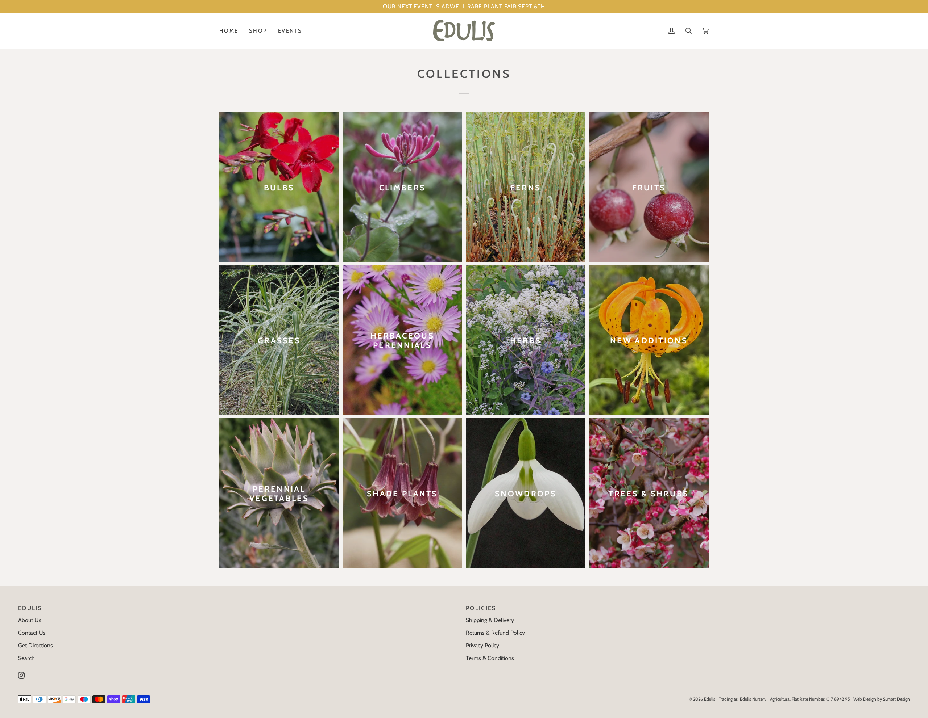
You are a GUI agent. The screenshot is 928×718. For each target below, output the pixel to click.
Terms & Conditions (490, 658)
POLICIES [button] (481, 608)
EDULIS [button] (30, 608)
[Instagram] (21, 675)
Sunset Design (896, 699)
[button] (258, 31)
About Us (29, 620)
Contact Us (32, 632)
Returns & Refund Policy (495, 632)
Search (26, 658)
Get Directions (35, 645)
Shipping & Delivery (490, 620)
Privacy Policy (482, 645)
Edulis (709, 699)
